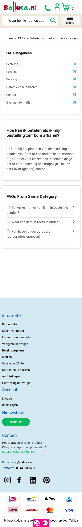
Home (9, 38)
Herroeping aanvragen (16, 383)
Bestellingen (10, 405)
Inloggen (7, 398)
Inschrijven (16, 421)
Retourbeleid (10, 324)
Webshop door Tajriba (64, 520)
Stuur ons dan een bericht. (19, 451)
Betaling (35, 38)
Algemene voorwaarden (31, 520)
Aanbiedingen (11, 376)
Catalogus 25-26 (13, 363)
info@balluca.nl (22, 462)
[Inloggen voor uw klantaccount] (57, 7)
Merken (7, 357)
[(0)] (63, 7)
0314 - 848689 (25, 468)
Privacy (9, 520)
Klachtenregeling (13, 330)
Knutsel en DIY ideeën (16, 370)
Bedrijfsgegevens (13, 350)
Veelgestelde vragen (15, 344)
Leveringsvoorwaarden (17, 337)
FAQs (21, 38)
